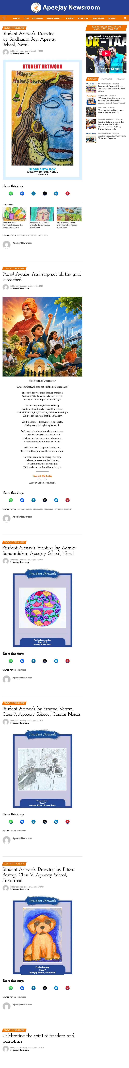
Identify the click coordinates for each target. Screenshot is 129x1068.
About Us (16, 18)
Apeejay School (25, 509)
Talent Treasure (98, 18)
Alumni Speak (83, 18)
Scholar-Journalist (54, 18)
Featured (43, 235)
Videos (26, 18)
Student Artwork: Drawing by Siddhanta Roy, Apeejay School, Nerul (13, 225)
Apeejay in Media (57, 25)
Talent (68, 509)
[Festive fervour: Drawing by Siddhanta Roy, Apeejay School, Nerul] (69, 214)
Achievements (37, 18)
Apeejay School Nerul (27, 235)
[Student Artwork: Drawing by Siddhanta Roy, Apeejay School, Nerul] (15, 214)
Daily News (112, 18)
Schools (59, 509)
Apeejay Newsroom (21, 53)
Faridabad (38, 509)
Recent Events (72, 25)
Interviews (70, 18)
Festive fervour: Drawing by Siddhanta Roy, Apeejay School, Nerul (67, 225)
